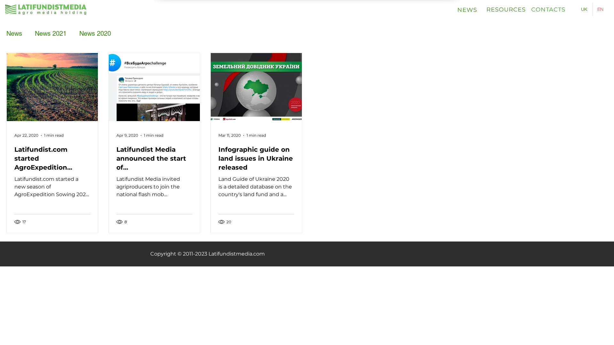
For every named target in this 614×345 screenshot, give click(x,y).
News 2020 (95, 33)
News (14, 33)
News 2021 (51, 33)
